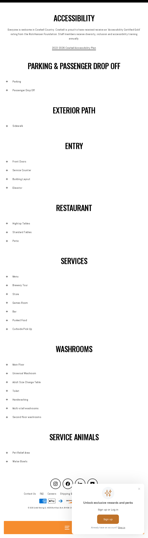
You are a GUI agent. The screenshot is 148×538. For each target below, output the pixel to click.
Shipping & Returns (71, 493)
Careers (52, 493)
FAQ (42, 493)
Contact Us (30, 493)
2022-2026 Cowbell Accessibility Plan (74, 48)
